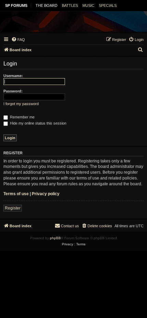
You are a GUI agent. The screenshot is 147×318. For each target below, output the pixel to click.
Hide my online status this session (37, 123)
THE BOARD (46, 5)
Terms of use (16, 193)
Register (13, 208)
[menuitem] (18, 39)
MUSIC (88, 5)
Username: (13, 76)
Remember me (22, 117)
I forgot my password (21, 104)
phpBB (55, 238)
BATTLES (70, 5)
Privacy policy (45, 193)
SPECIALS (108, 5)
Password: (13, 91)
